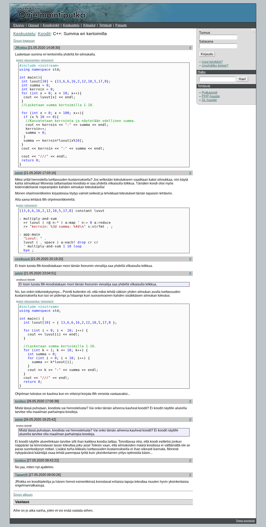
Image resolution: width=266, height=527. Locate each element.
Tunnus (204, 32)
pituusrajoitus (31, 60)
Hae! (242, 79)
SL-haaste (209, 100)
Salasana (206, 41)
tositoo (20, 401)
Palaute (121, 25)
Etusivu (18, 25)
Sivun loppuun (24, 41)
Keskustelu (71, 25)
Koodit (44, 33)
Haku (202, 72)
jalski (19, 173)
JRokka (21, 47)
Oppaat (33, 25)
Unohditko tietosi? (215, 65)
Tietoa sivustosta (245, 520)
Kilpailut (89, 25)
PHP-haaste (211, 96)
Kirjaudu (207, 54)
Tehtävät (105, 25)
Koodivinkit (51, 25)
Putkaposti (209, 92)
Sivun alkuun (23, 494)
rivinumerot (47, 60)
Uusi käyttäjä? (212, 62)
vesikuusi (22, 259)
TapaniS (21, 475)
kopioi (19, 60)
